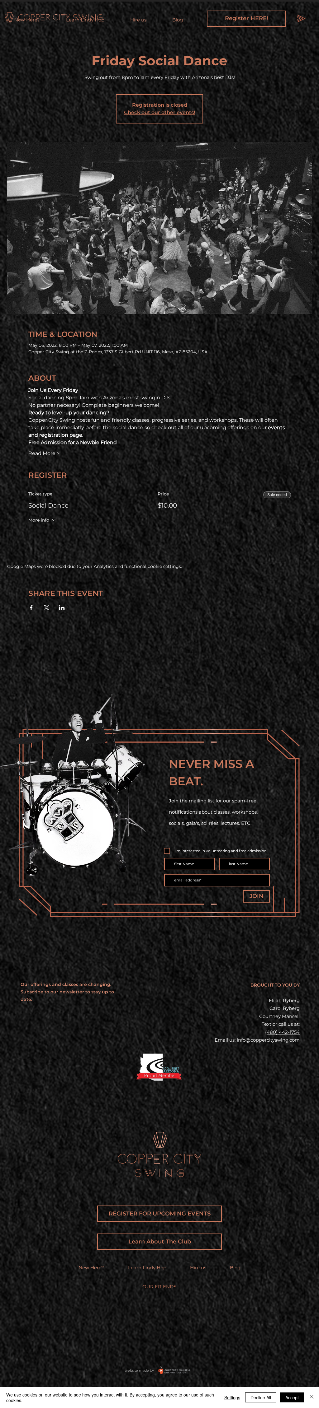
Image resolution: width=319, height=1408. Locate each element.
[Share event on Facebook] (31, 607)
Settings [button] (232, 1397)
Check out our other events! (159, 112)
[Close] (311, 1397)
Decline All (260, 1397)
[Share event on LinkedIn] (62, 607)
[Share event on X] (47, 607)
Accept (292, 1397)
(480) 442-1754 (282, 1032)
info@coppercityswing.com (268, 1040)
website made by (139, 1370)
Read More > (44, 453)
